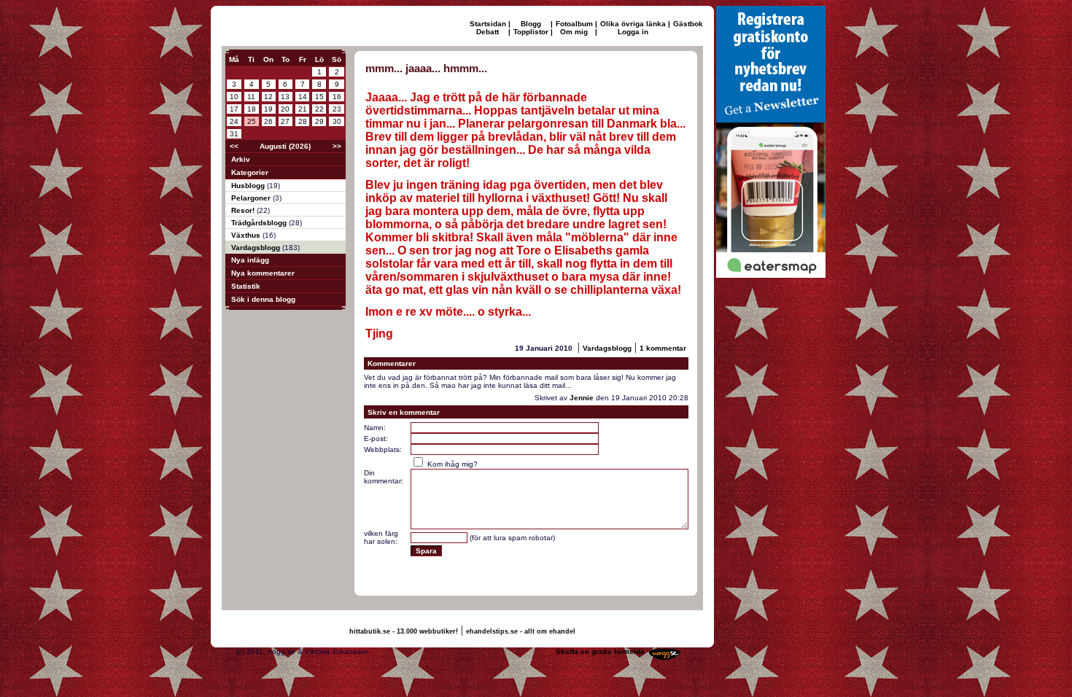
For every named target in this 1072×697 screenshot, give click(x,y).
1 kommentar (663, 348)
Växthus (247, 235)
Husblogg (249, 186)
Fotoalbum (574, 24)
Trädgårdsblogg (260, 223)
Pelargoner (252, 198)
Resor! (244, 210)
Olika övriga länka (633, 24)
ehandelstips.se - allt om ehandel (520, 631)
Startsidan (488, 24)
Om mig (574, 32)
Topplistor (530, 32)
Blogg (531, 24)
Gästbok (688, 24)
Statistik (245, 286)
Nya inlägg (250, 260)
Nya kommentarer (263, 273)
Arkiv (240, 159)
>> (337, 146)
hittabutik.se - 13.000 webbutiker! (403, 631)
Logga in (633, 32)
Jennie (582, 398)
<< (234, 146)
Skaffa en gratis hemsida (600, 651)
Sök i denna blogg (263, 299)
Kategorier (249, 172)
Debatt (487, 32)
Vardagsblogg (256, 248)
